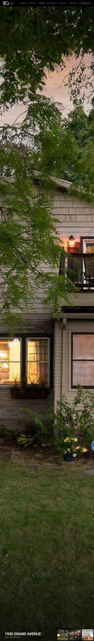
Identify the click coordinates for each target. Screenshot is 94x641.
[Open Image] (47, 320)
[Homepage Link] (8, 3)
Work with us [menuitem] (32, 3)
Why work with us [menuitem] (52, 3)
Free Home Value (85, 3)
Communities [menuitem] (42, 3)
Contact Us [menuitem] (62, 3)
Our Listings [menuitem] (23, 3)
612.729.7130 (73, 3)
